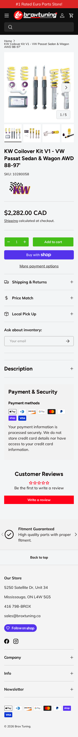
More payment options (39, 266)
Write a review (39, 500)
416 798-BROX (17, 606)
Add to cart (53, 242)
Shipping (11, 221)
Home (8, 40)
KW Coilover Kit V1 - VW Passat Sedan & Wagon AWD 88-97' (36, 45)
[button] (71, 15)
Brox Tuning (22, 726)
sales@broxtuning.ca (22, 615)
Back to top (39, 557)
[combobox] (39, 27)
